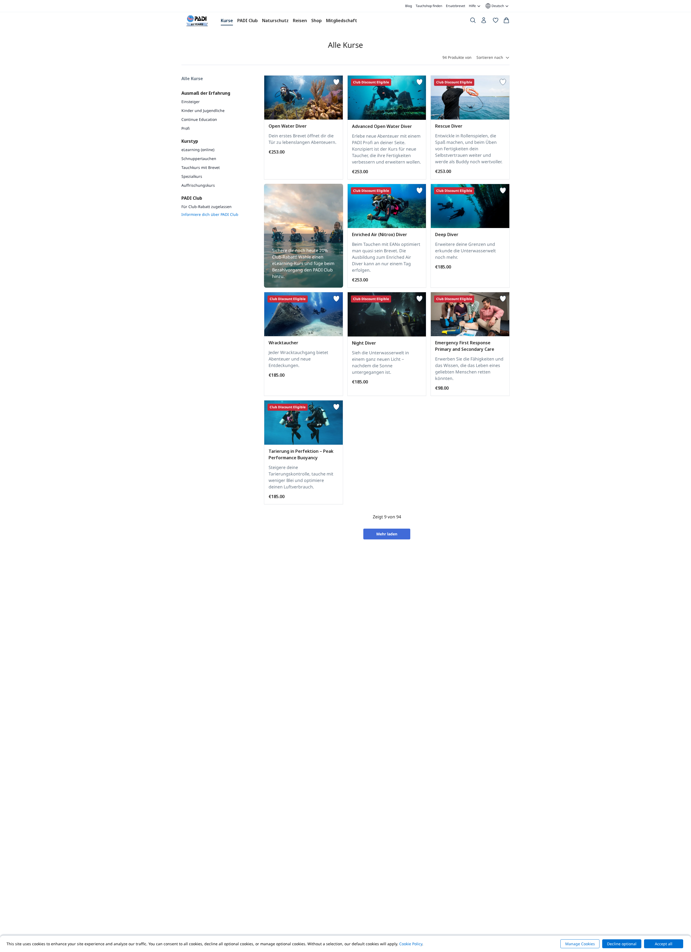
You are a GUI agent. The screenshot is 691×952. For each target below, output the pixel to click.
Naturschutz (275, 20)
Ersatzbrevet (455, 6)
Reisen (300, 20)
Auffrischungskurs (198, 185)
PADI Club (247, 20)
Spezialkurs (191, 176)
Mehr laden (386, 533)
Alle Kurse (192, 78)
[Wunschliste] (495, 21)
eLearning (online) (197, 149)
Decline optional (621, 943)
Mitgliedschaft (341, 20)
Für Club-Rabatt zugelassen (206, 206)
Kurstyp (189, 141)
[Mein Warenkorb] (506, 21)
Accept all (663, 943)
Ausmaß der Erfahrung (205, 93)
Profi (185, 128)
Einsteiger (190, 101)
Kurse (227, 20)
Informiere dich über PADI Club (209, 214)
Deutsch (494, 6)
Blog (408, 6)
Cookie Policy (410, 943)
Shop (316, 20)
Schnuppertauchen (198, 158)
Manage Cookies (580, 943)
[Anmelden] (484, 21)
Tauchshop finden (429, 6)
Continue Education (199, 119)
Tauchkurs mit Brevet (200, 167)
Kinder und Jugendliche (203, 110)
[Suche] (473, 21)
